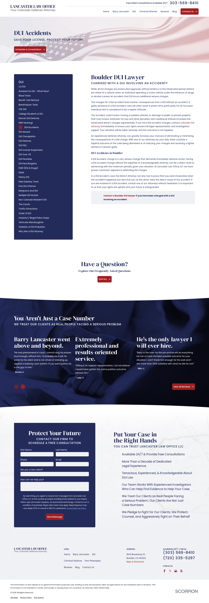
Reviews (68, 567)
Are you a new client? (31, 469)
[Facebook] (164, 570)
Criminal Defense (73, 560)
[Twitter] (170, 570)
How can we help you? (32, 479)
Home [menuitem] (106, 11)
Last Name (61, 450)
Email (58, 460)
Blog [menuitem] (174, 11)
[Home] (32, 8)
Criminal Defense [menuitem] (148, 11)
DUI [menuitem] (134, 11)
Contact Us (88, 567)
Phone (23, 460)
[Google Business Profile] (175, 570)
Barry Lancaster (81, 554)
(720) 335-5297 (179, 558)
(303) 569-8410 (179, 552)
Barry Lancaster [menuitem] (121, 11)
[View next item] (23, 386)
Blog (77, 567)
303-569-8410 (184, 3)
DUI (102, 89)
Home (67, 554)
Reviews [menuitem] (165, 11)
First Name (26, 450)
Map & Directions (135, 561)
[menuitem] (43, 86)
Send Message (54, 516)
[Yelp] (181, 570)
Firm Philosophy (93, 560)
